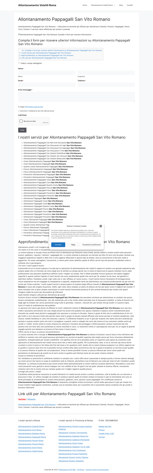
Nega (73, 245)
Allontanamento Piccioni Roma (31, 444)
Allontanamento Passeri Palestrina (72, 454)
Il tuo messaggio (25, 90)
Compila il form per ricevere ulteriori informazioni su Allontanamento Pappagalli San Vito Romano (62, 50)
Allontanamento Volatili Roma (37, 5)
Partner (102, 437)
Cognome (81, 76)
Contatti (130, 5)
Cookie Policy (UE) (106, 433)
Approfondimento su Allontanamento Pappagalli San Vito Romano (46, 55)
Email (21, 81)
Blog (121, 5)
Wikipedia (31, 399)
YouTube (22, 399)
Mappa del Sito (105, 426)
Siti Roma (80, 470)
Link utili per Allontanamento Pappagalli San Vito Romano (43, 58)
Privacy (102, 430)
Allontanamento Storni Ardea (70, 443)
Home (85, 5)
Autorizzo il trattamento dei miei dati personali (37, 111)
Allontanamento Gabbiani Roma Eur (73, 436)
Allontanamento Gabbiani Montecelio (74, 440)
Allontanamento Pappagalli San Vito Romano (37, 405)
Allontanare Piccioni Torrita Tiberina (73, 457)
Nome (20, 76)
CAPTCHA (22, 115)
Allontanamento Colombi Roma (31, 426)
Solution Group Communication (97, 470)
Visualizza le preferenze (91, 245)
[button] (101, 226)
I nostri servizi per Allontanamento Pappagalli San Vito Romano (45, 53)
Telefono (82, 81)
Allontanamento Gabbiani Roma (31, 433)
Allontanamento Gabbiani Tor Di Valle (74, 447)
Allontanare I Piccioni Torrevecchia (72, 433)
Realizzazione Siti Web (67, 470)
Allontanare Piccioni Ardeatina (71, 461)
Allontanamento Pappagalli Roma (32, 437)
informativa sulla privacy (34, 107)
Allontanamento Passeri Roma (30, 441)
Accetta (58, 245)
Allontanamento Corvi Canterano (72, 450)
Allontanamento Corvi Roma (30, 430)
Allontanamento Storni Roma (30, 448)
